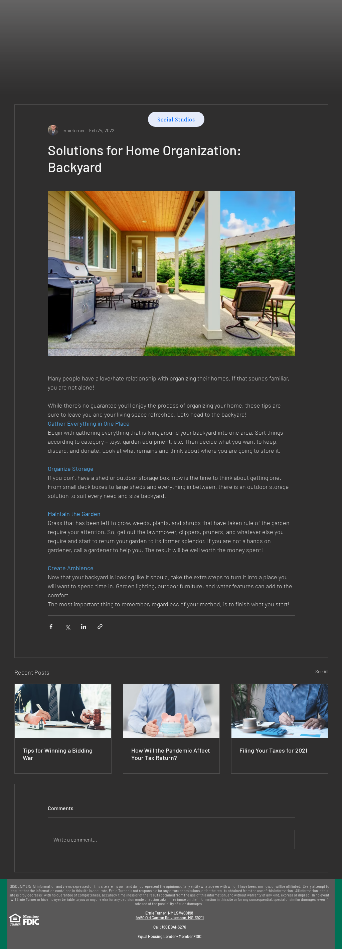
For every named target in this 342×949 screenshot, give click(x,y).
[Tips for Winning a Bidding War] (63, 711)
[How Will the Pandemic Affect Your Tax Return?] (171, 711)
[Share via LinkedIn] (83, 626)
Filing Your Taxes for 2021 (273, 750)
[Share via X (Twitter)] (67, 626)
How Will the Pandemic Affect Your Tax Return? (170, 754)
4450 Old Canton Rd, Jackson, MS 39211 (170, 917)
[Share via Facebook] (51, 626)
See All (321, 671)
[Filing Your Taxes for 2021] (279, 711)
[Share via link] (100, 626)
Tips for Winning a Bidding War (58, 754)
